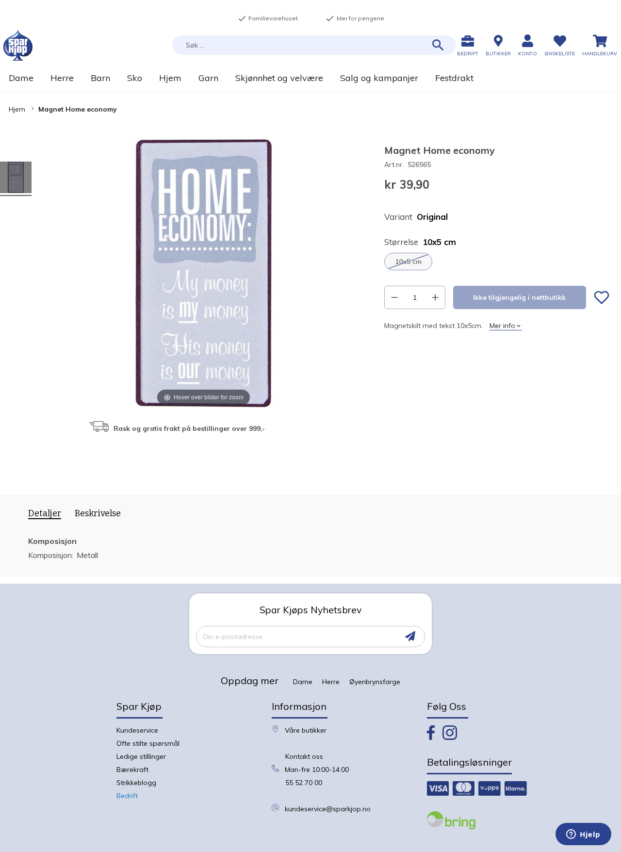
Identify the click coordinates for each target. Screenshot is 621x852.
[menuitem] (20, 77)
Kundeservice (137, 730)
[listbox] (496, 261)
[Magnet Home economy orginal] (16, 179)
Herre (331, 681)
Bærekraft (132, 769)
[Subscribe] (410, 636)
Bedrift (127, 795)
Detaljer (44, 513)
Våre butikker (306, 730)
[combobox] (314, 45)
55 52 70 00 (303, 782)
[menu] (310, 77)
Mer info (502, 325)
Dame (302, 681)
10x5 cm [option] (408, 261)
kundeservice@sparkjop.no (328, 808)
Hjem (17, 109)
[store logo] (18, 45)
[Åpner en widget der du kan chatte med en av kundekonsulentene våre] (583, 835)
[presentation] (41, 515)
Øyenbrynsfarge (374, 681)
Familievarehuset (267, 18)
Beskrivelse (98, 513)
